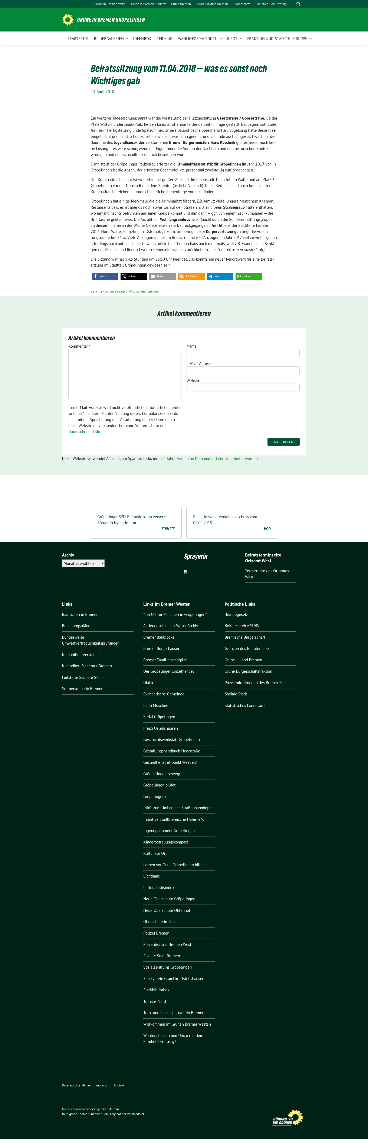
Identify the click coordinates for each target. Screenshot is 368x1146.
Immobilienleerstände (81, 654)
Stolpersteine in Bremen (82, 688)
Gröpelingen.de (156, 796)
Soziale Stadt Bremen (161, 955)
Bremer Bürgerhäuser (161, 648)
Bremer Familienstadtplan (165, 659)
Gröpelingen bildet (159, 785)
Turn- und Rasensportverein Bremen (173, 1012)
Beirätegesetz (236, 614)
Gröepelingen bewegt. (162, 773)
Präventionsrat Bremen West (167, 944)
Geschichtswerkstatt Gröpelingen (171, 739)
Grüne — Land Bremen (243, 659)
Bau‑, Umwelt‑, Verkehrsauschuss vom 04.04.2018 (232, 522)
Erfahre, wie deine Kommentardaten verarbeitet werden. (211, 458)
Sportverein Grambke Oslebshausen (173, 978)
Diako (148, 682)
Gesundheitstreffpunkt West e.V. (170, 762)
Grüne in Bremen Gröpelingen (111, 20)
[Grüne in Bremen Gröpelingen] (68, 19)
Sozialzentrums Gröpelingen (167, 967)
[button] (105, 276)
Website (193, 380)
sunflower (95, 1114)
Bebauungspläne (76, 625)
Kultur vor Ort (155, 853)
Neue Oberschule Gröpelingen (169, 898)
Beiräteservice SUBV (242, 625)
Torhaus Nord (154, 1001)
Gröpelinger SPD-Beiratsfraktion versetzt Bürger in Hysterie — (136, 522)
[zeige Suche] (298, 4)
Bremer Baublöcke (159, 637)
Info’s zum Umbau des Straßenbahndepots (178, 807)
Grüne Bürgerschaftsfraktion (248, 671)
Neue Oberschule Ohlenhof (166, 910)
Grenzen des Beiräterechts (247, 648)
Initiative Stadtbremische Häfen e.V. (173, 819)
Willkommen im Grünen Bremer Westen (177, 1024)
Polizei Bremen (156, 933)
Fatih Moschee (155, 705)
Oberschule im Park (160, 921)
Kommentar (79, 346)
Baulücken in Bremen (80, 614)
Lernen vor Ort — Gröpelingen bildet (174, 864)
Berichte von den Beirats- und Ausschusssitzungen (125, 291)
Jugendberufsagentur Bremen (87, 665)
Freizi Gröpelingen (159, 716)
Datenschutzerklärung (87, 431)
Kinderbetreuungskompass (165, 842)
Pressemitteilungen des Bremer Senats (257, 682)
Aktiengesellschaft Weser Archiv (170, 625)
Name (192, 346)
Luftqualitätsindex (158, 887)
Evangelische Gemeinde (163, 693)
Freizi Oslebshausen (160, 728)
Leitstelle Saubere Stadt (82, 677)
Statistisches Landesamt (245, 705)
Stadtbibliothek (156, 989)
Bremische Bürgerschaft (245, 637)
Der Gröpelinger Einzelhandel (168, 671)
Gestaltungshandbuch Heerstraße (171, 751)
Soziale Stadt (236, 693)
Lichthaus (151, 876)
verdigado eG (136, 1114)
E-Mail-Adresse (200, 363)
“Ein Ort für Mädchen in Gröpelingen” (175, 614)
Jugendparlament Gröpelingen (169, 830)
